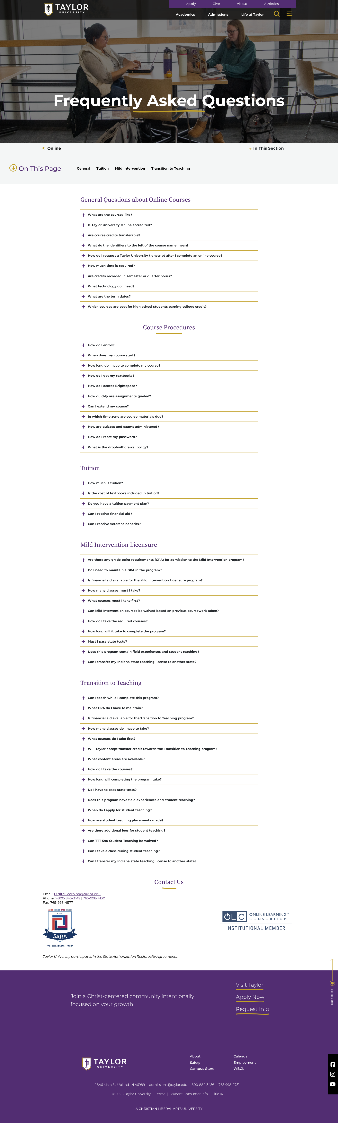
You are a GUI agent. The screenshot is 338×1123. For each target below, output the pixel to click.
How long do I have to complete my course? (124, 365)
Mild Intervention (130, 168)
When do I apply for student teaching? (120, 810)
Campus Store (202, 1069)
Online (54, 148)
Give (216, 3)
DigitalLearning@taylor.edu (77, 894)
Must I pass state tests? (107, 641)
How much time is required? (111, 266)
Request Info (252, 1009)
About (242, 3)
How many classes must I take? (114, 590)
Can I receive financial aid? (110, 514)
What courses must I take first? (114, 600)
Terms (160, 1094)
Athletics (271, 3)
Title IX (217, 1094)
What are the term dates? (109, 296)
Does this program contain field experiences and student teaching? (143, 652)
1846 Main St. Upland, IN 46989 (120, 1085)
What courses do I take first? (111, 739)
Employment (245, 1063)
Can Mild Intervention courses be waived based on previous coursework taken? (153, 611)
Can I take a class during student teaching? (124, 851)
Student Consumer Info (189, 1094)
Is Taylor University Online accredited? (120, 225)
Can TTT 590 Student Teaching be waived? (123, 841)
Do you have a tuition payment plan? (118, 503)
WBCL (239, 1069)
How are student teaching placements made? (125, 820)
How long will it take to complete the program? (127, 631)
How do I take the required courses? (117, 621)
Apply (191, 3)
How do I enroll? (101, 345)
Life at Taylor (252, 14)
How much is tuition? (105, 483)
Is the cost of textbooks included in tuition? (123, 493)
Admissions (218, 14)
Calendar (241, 1056)
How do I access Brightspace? (112, 386)
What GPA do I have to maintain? (115, 708)
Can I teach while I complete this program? (123, 698)
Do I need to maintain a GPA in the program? (125, 570)
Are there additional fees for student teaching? (126, 830)
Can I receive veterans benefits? (114, 524)
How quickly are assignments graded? (119, 396)
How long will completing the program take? (125, 779)
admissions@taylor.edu (168, 1085)
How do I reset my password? (112, 437)
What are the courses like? (110, 215)
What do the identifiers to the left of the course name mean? (138, 245)
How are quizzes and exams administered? (123, 427)
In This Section (268, 148)
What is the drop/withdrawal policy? (118, 447)
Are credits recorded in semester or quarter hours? (130, 276)
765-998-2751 (228, 1085)
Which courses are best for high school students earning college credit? (147, 306)
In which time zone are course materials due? (125, 416)
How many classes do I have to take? (118, 728)
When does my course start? (111, 355)
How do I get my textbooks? (111, 376)
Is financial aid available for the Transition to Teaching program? (141, 718)
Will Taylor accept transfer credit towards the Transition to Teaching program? (152, 749)
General (83, 168)
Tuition (102, 168)
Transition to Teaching (170, 168)
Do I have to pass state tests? (112, 790)
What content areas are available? (116, 759)
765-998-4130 (94, 898)
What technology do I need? (111, 286)
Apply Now (250, 997)
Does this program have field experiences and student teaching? (141, 800)
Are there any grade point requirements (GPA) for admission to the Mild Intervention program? (166, 560)
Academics (185, 14)
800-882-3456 (202, 1085)
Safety (195, 1063)
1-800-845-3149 (67, 898)
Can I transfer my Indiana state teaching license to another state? (142, 662)
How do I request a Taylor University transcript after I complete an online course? (155, 255)
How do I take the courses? (110, 769)
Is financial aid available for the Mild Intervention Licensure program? (145, 580)
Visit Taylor (249, 985)
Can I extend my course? (108, 406)
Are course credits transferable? (114, 235)
